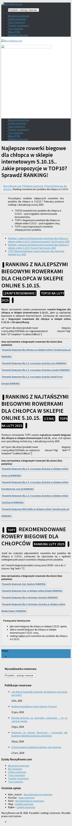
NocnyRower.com (12, 186)
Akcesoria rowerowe (18, 15)
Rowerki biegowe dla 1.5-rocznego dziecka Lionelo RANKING (36, 370)
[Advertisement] (36, 91)
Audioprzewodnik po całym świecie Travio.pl (34, 706)
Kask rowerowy (27, 797)
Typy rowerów (15, 28)
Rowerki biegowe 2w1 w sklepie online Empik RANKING (32, 590)
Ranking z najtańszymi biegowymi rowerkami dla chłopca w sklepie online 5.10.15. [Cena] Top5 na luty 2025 (38, 246)
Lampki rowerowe (24, 804)
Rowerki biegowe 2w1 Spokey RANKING (24, 584)
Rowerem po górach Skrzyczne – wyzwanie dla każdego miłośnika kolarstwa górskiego (39, 734)
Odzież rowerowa (17, 19)
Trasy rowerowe (16, 22)
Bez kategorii (15, 768)
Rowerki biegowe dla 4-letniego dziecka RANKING (30, 597)
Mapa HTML (14, 31)
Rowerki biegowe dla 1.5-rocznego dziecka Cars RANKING (34, 363)
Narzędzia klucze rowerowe (38, 794)
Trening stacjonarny (18, 25)
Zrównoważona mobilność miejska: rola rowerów (36, 747)
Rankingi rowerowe (18, 35)
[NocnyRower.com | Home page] (11, 4)
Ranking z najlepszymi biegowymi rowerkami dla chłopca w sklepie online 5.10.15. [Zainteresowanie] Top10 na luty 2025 (38, 240)
